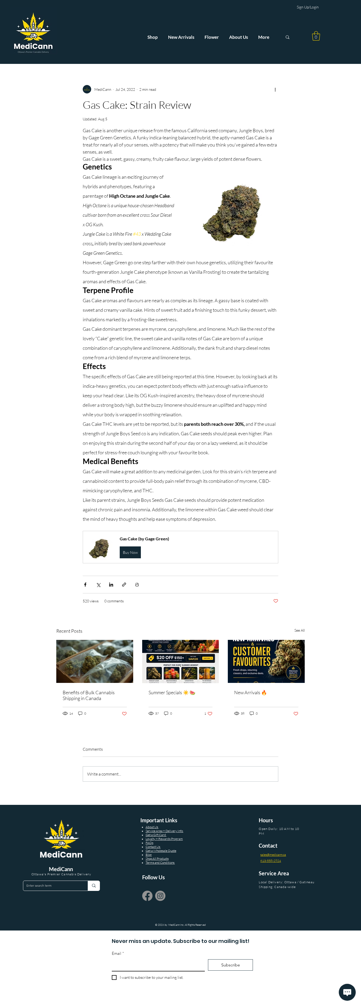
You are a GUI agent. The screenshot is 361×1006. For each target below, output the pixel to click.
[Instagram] (160, 896)
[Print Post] (137, 584)
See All (299, 630)
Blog (149, 855)
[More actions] (275, 89)
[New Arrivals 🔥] (266, 661)
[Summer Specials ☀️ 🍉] (180, 661)
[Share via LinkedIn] (111, 584)
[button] (316, 36)
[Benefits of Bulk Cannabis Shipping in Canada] (94, 661)
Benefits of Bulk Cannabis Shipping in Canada (89, 695)
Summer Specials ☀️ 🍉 (172, 692)
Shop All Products (157, 859)
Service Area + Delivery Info (164, 831)
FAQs (149, 843)
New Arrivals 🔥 (250, 692)
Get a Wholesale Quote (161, 851)
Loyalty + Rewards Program (164, 839)
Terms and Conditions (160, 863)
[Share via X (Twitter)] (98, 584)
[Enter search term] (94, 886)
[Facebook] (147, 896)
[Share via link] (124, 584)
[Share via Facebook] (85, 584)
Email (118, 953)
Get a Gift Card (156, 835)
